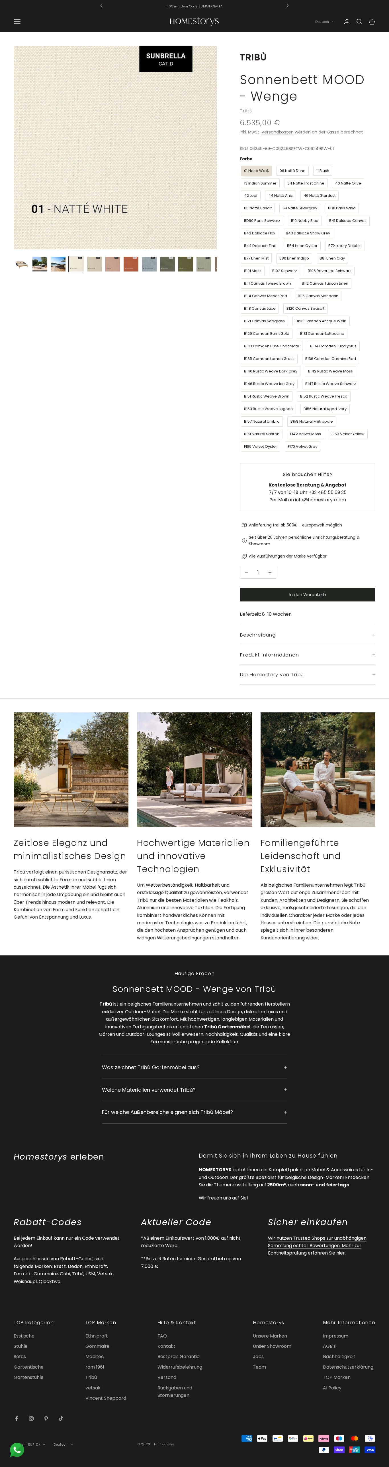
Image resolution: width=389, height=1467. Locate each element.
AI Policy (332, 1388)
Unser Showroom (272, 1346)
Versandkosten (277, 132)
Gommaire (97, 1346)
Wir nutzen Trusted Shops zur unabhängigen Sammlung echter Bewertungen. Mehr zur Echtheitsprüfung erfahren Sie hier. (317, 1246)
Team (259, 1367)
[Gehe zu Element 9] (167, 264)
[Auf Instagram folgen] (31, 1418)
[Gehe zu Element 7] (131, 264)
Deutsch (322, 21)
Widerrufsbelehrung (179, 1367)
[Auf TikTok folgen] (61, 1418)
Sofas (20, 1356)
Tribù (246, 110)
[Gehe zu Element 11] (204, 264)
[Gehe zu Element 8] (149, 264)
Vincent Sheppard (105, 1398)
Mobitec (94, 1356)
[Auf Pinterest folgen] (46, 1418)
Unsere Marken (270, 1336)
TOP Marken (337, 1377)
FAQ (162, 1336)
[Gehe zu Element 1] (22, 264)
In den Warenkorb (307, 594)
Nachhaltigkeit (339, 1356)
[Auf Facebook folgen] (16, 1418)
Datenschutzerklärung (348, 1367)
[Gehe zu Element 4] (76, 264)
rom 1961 (94, 1367)
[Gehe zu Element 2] (40, 264)
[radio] (256, 171)
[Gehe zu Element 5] (95, 264)
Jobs (258, 1356)
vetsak (93, 1388)
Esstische (24, 1336)
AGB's (329, 1346)
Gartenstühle (29, 1377)
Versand (166, 1377)
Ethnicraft (96, 1336)
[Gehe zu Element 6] (113, 264)
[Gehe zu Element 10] (186, 264)
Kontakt (166, 1346)
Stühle (21, 1346)
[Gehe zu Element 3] (58, 264)
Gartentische (29, 1367)
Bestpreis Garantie (178, 1356)
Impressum (335, 1336)
